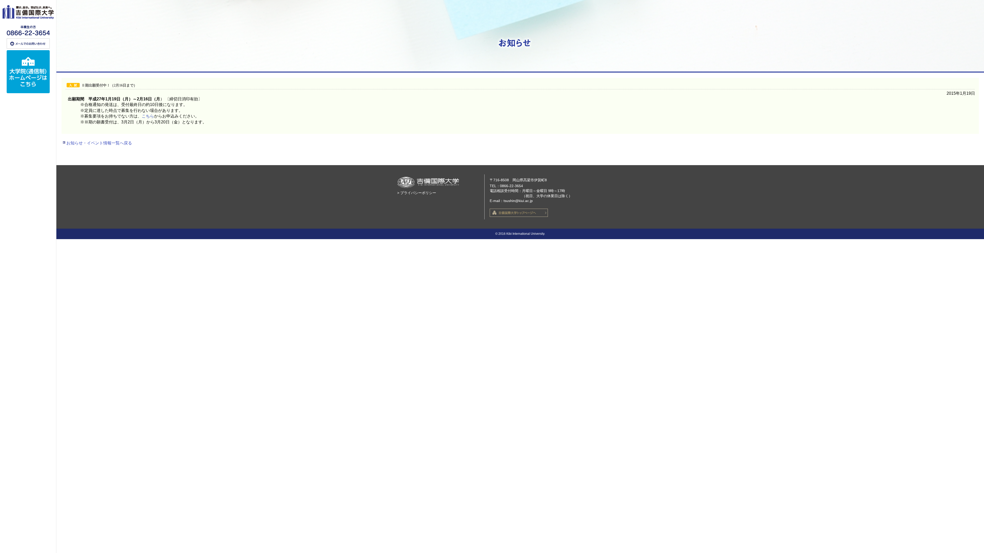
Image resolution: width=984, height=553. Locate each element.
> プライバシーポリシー (416, 193)
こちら (148, 116)
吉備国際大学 (28, 12)
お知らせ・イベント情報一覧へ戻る (99, 143)
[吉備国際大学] (28, 276)
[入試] (74, 85)
